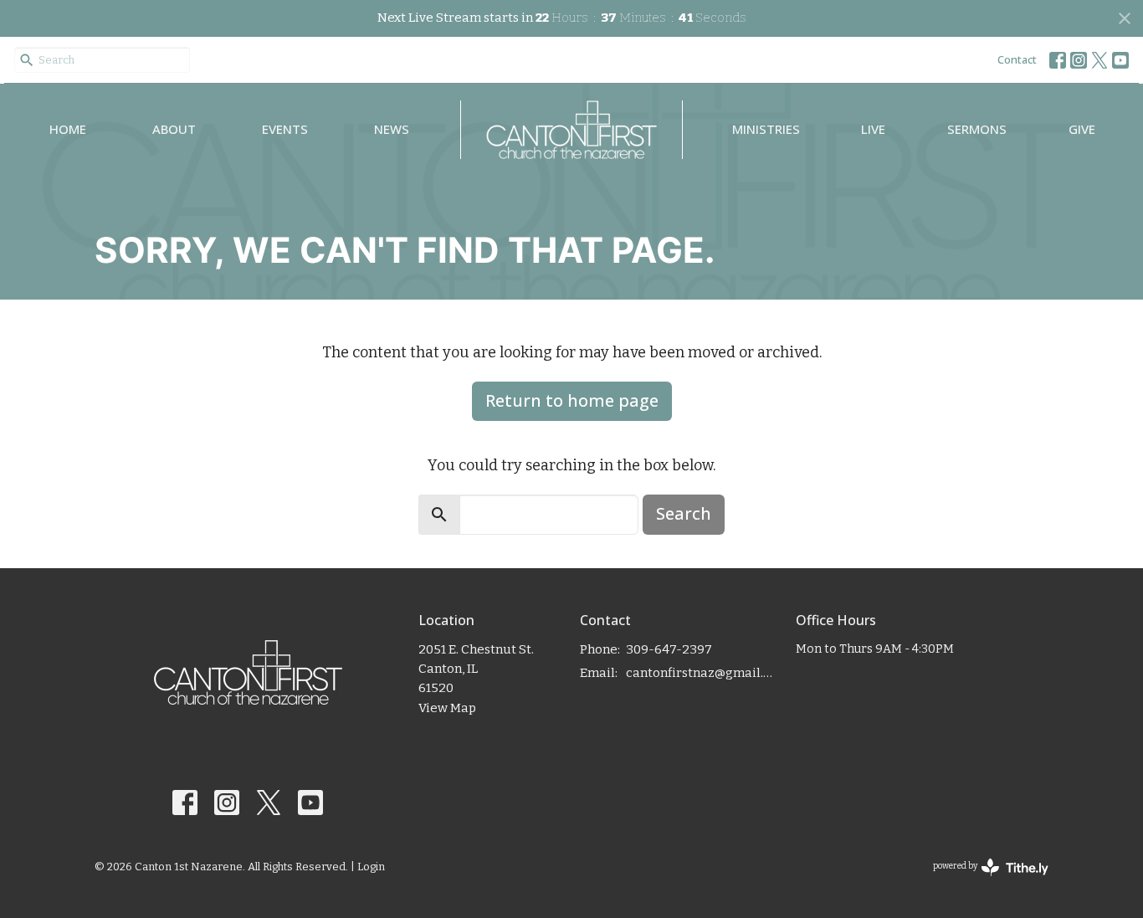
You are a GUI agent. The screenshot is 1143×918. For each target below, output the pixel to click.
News (391, 129)
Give (1082, 129)
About (174, 129)
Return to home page (572, 400)
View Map (447, 707)
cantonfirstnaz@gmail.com (702, 672)
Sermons (977, 129)
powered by (981, 880)
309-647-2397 (669, 649)
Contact (1017, 59)
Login (371, 866)
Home (67, 129)
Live (873, 129)
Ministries (766, 129)
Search (683, 513)
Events (285, 129)
